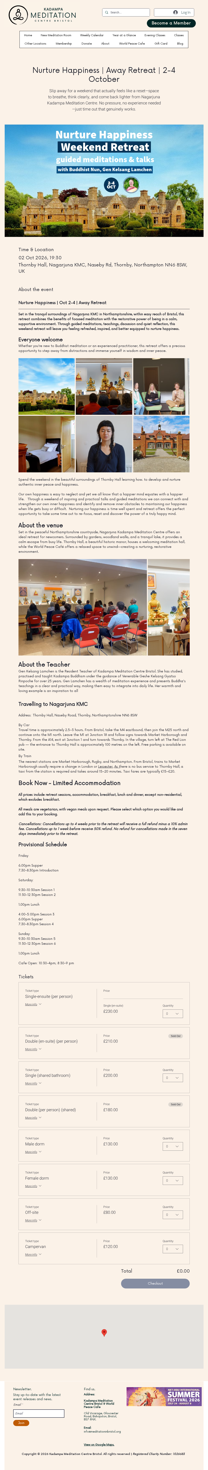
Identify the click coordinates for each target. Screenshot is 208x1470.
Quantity (168, 1006)
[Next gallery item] (185, 607)
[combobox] (173, 1013)
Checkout (155, 1284)
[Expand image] (46, 386)
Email (17, 1404)
